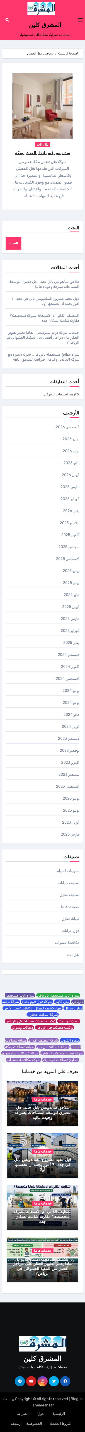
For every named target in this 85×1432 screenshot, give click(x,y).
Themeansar (43, 1405)
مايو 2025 (71, 595)
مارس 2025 (70, 619)
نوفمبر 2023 (69, 750)
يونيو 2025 (71, 583)
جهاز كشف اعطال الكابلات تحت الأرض (32, 1008)
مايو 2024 (71, 714)
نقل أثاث (43, 145)
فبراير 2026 (70, 499)
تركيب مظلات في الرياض (54, 1027)
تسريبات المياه (68, 871)
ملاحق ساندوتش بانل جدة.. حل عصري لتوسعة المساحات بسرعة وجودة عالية (43, 1113)
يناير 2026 (71, 511)
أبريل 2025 (70, 607)
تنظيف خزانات (68, 883)
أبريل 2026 (70, 475)
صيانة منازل (70, 919)
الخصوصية (34, 1423)
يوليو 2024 (71, 690)
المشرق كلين (45, 25)
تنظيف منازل (69, 895)
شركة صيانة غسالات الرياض (62, 1053)
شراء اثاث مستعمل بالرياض (58, 995)
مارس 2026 (70, 487)
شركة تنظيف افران (43, 1040)
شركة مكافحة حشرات (23, 1060)
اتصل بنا (23, 1413)
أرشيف (16, 1423)
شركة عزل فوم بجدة (37, 1002)
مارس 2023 (70, 834)
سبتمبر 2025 (68, 547)
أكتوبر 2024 (70, 666)
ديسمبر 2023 (68, 738)
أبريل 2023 (70, 822)
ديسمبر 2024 (68, 654)
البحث (73, 228)
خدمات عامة (70, 907)
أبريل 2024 (70, 726)
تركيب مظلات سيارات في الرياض (30, 1021)
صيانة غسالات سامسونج (20, 1053)
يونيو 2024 (71, 702)
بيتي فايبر (62, 1002)
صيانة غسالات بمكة (19, 1047)
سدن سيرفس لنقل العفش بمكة (42, 153)
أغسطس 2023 (67, 786)
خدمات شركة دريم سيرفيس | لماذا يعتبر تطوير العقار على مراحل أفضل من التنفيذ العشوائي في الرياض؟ (42, 337)
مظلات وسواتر (68, 1021)
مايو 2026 (71, 463)
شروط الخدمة (60, 1423)
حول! (40, 1413)
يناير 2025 (71, 642)
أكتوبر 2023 (70, 762)
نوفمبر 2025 (69, 523)
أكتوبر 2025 (70, 535)
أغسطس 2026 (67, 427)
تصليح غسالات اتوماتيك (60, 1060)
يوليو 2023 (71, 798)
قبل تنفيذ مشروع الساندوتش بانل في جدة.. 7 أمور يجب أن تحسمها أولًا (42, 1165)
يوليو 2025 (71, 571)
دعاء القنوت (70, 1040)
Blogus (77, 1399)
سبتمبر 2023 (68, 774)
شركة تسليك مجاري (43, 1014)
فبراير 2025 (70, 631)
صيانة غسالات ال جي (53, 1047)
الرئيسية (58, 1413)
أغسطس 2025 (67, 559)
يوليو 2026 (71, 439)
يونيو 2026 (71, 451)
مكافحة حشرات (67, 942)
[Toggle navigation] (80, 19)
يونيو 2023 (71, 810)
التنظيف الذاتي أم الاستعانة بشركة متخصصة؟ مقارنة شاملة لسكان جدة (42, 1217)
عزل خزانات (70, 931)
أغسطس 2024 (67, 678)
